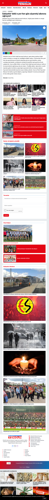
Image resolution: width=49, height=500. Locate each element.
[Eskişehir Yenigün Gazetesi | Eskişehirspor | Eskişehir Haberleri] (24, 3)
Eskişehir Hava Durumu (35, 437)
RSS (9, 463)
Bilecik (24, 7)
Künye (5, 451)
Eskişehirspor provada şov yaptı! (32, 189)
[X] (15, 446)
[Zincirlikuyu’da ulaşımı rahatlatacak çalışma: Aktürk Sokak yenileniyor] (13, 149)
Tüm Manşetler (34, 443)
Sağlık (40, 7)
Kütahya (29, 7)
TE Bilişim (27, 467)
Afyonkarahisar (17, 7)
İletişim (26, 449)
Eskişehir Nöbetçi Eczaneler (36, 436)
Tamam (44, 498)
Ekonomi (35, 7)
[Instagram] (17, 446)
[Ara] (46, 3)
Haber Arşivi (33, 446)
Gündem (9, 7)
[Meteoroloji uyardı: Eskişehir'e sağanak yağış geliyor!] (13, 165)
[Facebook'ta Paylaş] (4, 53)
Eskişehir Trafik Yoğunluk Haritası (37, 440)
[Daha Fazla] (11, 53)
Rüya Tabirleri (28, 455)
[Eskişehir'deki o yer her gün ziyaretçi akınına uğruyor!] (24, 38)
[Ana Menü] (3, 3)
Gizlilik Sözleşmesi (7, 449)
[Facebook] (13, 446)
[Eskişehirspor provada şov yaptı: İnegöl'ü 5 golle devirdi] (35, 149)
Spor (45, 7)
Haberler (4, 11)
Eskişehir (3, 7)
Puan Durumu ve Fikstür (35, 441)
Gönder (6, 215)
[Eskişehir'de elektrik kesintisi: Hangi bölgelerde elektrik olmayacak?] (35, 165)
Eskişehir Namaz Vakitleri (36, 438)
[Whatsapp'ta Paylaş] (8, 53)
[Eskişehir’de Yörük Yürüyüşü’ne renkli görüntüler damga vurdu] (13, 182)
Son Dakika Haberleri (35, 444)
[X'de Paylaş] (6, 53)
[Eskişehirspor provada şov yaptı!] (35, 182)
